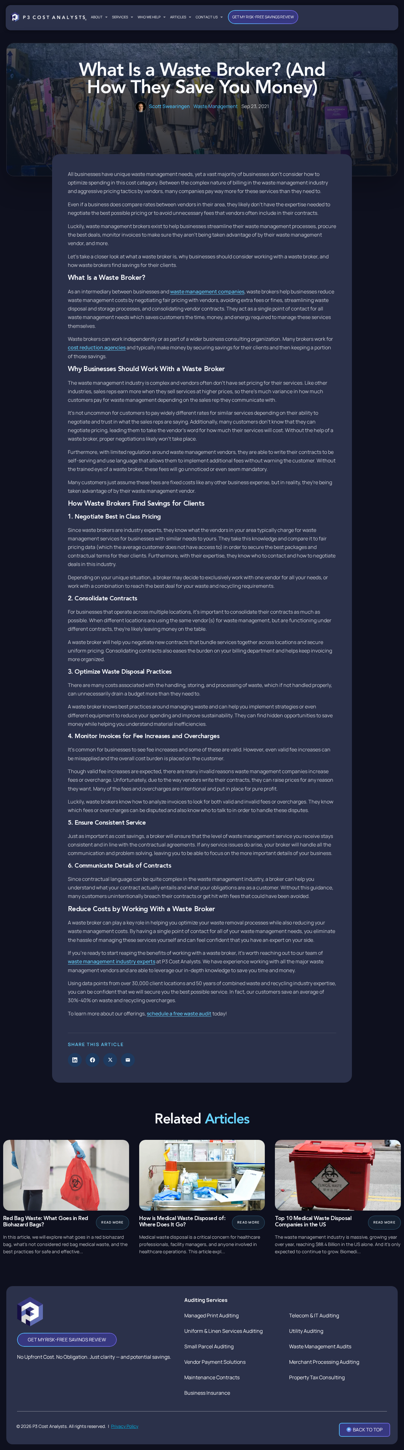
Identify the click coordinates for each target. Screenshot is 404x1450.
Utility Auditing (306, 1330)
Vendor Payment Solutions (215, 1361)
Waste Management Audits (320, 1346)
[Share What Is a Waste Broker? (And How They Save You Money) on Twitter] (110, 1060)
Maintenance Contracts (212, 1377)
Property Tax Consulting (317, 1377)
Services (120, 17)
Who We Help (149, 17)
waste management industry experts (111, 961)
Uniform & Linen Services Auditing (223, 1330)
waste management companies (207, 291)
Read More (112, 1222)
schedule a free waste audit (179, 1013)
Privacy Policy (124, 1426)
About (97, 17)
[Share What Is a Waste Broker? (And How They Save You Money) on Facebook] (92, 1060)
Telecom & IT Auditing (314, 1315)
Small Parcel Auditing (209, 1346)
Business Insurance (207, 1392)
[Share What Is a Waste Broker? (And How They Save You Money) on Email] (128, 1060)
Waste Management (215, 106)
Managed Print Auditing (211, 1315)
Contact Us (207, 17)
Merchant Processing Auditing (324, 1361)
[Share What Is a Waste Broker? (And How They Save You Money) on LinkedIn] (75, 1060)
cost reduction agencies (97, 347)
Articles (178, 17)
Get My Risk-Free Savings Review (263, 17)
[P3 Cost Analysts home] (48, 17)
